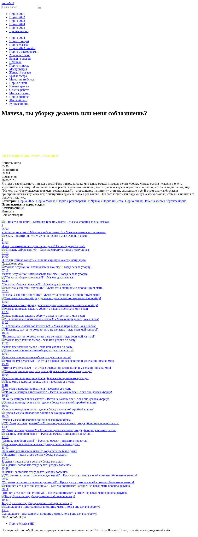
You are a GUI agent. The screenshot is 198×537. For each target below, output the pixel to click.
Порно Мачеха (45, 201)
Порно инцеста (113, 201)
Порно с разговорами (72, 201)
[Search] (39, 7)
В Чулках (94, 201)
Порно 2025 (17, 27)
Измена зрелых (155, 201)
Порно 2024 (17, 24)
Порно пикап (134, 201)
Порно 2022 (17, 17)
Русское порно (176, 201)
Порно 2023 (17, 20)
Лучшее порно (18, 31)
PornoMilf (8, 3)
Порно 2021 (17, 13)
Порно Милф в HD (21, 523)
